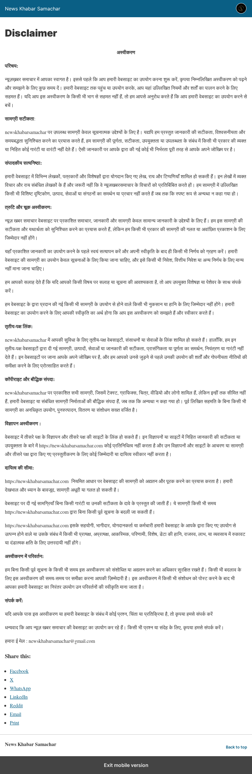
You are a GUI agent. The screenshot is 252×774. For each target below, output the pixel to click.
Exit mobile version (126, 765)
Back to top (236, 747)
